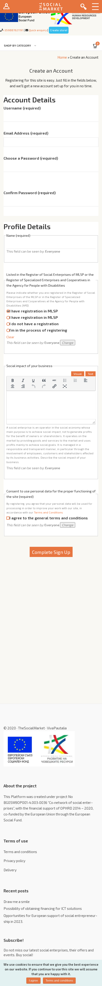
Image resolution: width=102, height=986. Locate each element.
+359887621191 (13, 30)
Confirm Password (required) (30, 193)
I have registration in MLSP (33, 311)
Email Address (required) (26, 133)
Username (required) (22, 108)
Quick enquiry (38, 30)
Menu (95, 6)
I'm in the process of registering (38, 330)
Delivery (10, 870)
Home (62, 57)
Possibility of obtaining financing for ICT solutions (43, 908)
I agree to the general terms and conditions (48, 518)
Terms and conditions (20, 852)
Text (90, 373)
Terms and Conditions (48, 512)
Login (6, 6)
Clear (10, 337)
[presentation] (12, 380)
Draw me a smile (17, 901)
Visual (78, 373)
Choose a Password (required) (31, 158)
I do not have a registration (34, 324)
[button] (13, 380)
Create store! (58, 30)
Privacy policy (14, 861)
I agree (33, 980)
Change (67, 343)
